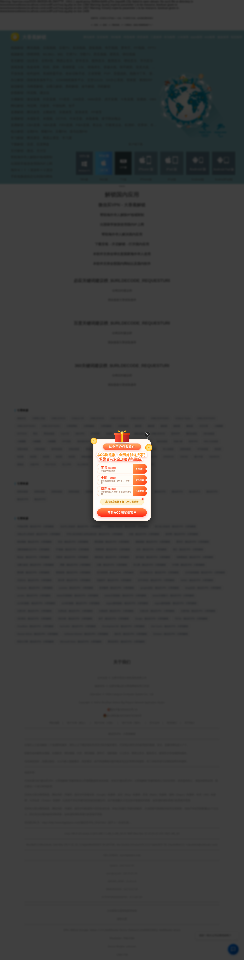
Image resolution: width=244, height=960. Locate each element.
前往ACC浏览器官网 (122, 512)
